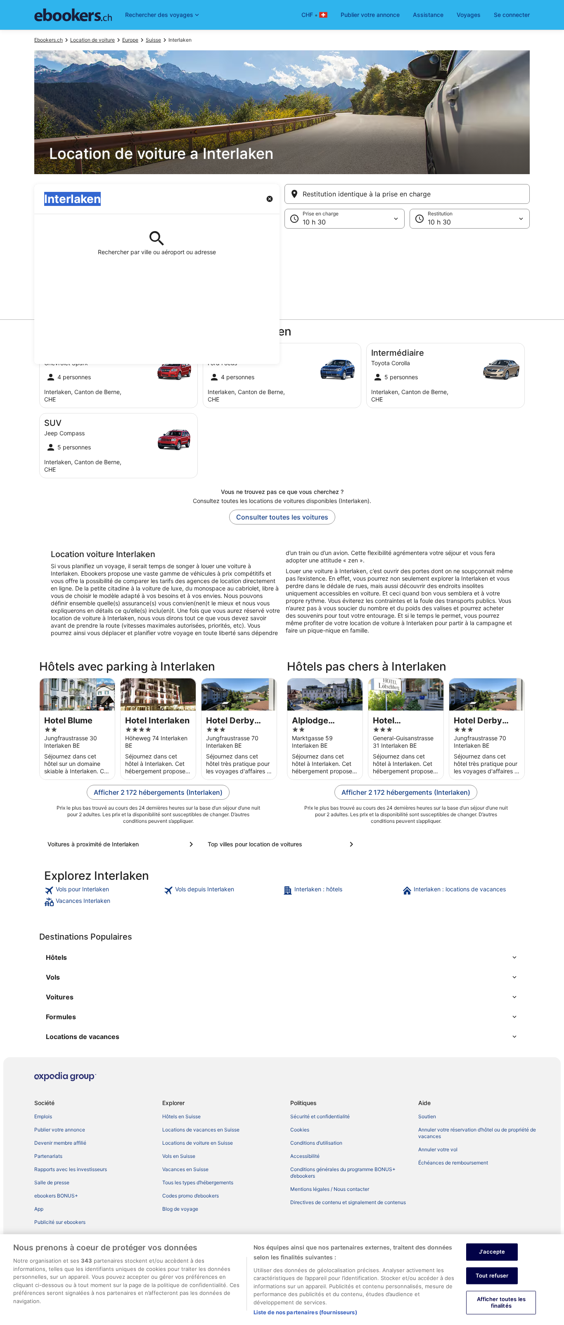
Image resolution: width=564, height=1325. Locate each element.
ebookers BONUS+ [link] (56, 1196)
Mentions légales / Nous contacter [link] (329, 1189)
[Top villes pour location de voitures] (282, 844)
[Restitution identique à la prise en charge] (407, 194)
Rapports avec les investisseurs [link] (70, 1169)
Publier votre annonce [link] (59, 1130)
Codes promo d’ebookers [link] (190, 1196)
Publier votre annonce (370, 14)
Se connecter (512, 14)
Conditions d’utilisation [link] (316, 1143)
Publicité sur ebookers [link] (59, 1222)
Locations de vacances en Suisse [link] (200, 1130)
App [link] (38, 1209)
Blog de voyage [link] (180, 1209)
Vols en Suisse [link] (178, 1156)
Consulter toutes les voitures (282, 517)
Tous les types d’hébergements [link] (197, 1182)
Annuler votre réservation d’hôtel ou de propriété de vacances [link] (477, 1133)
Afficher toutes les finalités (501, 1302)
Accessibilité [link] (305, 1156)
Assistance (428, 14)
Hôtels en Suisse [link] (181, 1116)
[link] (103, 890)
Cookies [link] (299, 1130)
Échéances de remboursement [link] (453, 1163)
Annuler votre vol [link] (437, 1149)
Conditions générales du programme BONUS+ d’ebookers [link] (343, 1172)
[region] (282, 1279)
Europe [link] (130, 40)
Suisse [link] (153, 40)
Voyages (469, 14)
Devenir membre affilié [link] (60, 1143)
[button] (282, 270)
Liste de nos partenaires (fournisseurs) (305, 1312)
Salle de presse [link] (51, 1182)
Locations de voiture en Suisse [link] (197, 1143)
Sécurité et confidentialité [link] (320, 1116)
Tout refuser (492, 1275)
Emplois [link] (43, 1116)
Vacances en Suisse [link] (185, 1169)
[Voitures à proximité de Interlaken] (122, 844)
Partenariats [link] (48, 1156)
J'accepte (492, 1251)
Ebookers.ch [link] (48, 40)
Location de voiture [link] (92, 40)
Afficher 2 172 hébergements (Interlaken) (158, 792)
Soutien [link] (427, 1116)
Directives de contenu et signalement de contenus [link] (348, 1202)
